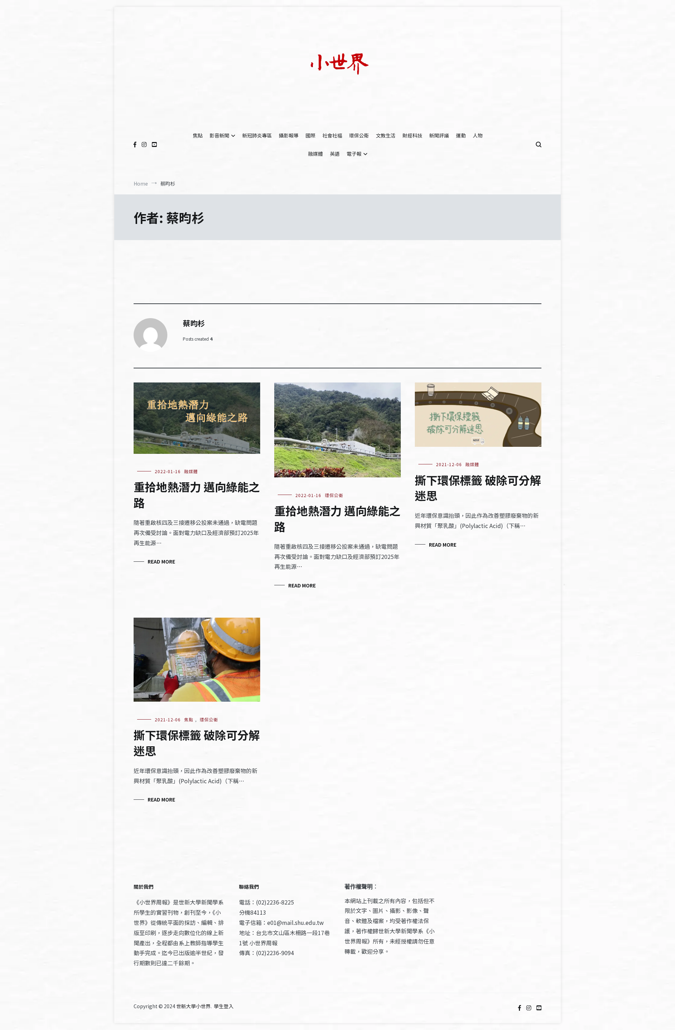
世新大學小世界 (193, 1006)
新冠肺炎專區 (257, 135)
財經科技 (412, 135)
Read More (161, 561)
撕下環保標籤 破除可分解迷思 (478, 488)
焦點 (197, 135)
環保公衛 (359, 135)
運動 (461, 135)
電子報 (354, 153)
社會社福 (332, 135)
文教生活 (386, 135)
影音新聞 (219, 135)
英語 (335, 153)
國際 (310, 135)
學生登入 (223, 1006)
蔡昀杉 (194, 323)
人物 (478, 135)
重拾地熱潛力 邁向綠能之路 (197, 494)
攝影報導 (288, 135)
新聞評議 (439, 135)
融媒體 (315, 153)
